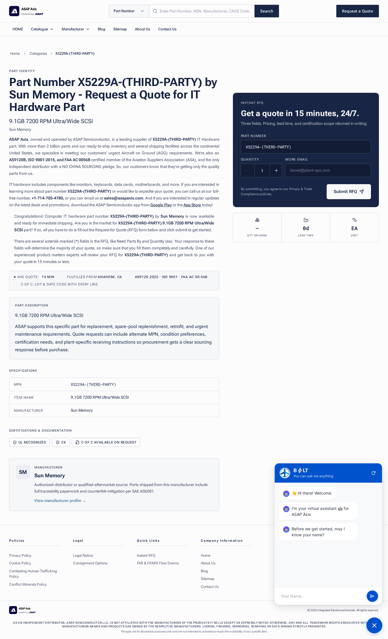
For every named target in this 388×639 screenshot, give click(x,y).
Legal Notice (83, 555)
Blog (101, 29)
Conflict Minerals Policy (28, 584)
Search (266, 11)
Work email (296, 159)
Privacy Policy (20, 555)
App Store (192, 205)
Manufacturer (73, 29)
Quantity (250, 159)
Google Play (161, 205)
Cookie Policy (20, 563)
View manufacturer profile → (60, 500)
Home (15, 53)
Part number (253, 136)
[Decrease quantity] (248, 170)
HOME (17, 29)
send (372, 596)
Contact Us (167, 29)
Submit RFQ (345, 191)
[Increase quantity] (276, 170)
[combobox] (202, 11)
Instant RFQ (146, 555)
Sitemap (120, 29)
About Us (142, 29)
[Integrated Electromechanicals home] (26, 11)
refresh (373, 473)
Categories (38, 53)
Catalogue (39, 29)
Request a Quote (357, 11)
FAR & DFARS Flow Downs (158, 563)
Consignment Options (90, 563)
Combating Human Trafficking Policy (33, 574)
